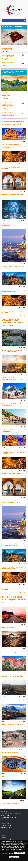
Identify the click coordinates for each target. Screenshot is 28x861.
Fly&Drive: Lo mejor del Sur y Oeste (10, 652)
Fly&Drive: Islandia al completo (9, 776)
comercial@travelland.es (12, 839)
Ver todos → (23, 315)
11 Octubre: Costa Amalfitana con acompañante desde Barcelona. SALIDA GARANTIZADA (13, 378)
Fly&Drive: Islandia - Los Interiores (10, 752)
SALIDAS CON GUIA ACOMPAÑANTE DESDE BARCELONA (12, 323)
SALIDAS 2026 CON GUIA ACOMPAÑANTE (12, 27)
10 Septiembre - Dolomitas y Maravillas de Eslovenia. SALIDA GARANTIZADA (8, 48)
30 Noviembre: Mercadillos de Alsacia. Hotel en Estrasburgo (13, 168)
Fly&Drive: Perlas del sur (8, 627)
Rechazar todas (19, 852)
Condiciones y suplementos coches (10, 803)
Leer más (22, 849)
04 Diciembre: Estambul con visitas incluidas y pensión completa (13, 224)
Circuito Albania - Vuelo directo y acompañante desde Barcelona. (13, 430)
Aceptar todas (14, 857)
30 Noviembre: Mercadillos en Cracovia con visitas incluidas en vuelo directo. (12, 195)
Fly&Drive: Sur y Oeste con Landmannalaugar (12, 676)
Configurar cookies (8, 853)
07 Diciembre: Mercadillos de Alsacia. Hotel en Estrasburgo (13, 312)
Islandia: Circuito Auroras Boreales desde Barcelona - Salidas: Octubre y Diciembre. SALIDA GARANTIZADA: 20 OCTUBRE (8, 105)
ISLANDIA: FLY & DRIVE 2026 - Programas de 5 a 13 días (14, 600)
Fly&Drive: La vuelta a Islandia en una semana (13, 700)
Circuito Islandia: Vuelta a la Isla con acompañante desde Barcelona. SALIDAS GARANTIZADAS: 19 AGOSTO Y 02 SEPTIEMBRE (8, 95)
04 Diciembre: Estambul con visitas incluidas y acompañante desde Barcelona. (13, 267)
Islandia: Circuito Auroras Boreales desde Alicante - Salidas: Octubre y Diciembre (8, 114)
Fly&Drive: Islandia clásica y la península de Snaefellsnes (12, 725)
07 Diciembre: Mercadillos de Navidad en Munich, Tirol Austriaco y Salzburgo (14, 291)
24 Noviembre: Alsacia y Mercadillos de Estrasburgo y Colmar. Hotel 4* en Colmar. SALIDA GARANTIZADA (14, 146)
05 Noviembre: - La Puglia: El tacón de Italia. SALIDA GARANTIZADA (8, 64)
